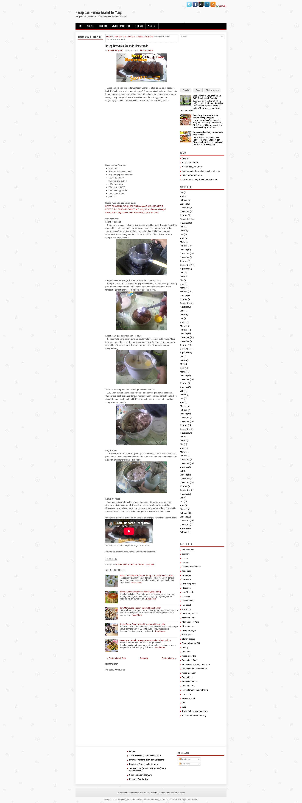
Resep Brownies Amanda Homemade (126, 45)
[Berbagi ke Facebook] (115, 559)
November (185, 211)
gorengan (186, 575)
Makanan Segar (189, 617)
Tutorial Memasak (190, 162)
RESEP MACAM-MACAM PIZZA (196, 664)
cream (185, 558)
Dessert (139, 36)
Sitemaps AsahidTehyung (140, 775)
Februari (183, 200)
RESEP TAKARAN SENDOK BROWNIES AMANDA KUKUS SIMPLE (134, 206)
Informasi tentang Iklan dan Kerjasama (199, 179)
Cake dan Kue (120, 36)
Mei (181, 192)
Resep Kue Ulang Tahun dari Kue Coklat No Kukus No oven (131, 212)
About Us (152, 26)
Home (80, 26)
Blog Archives (212, 90)
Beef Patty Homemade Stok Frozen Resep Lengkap (205, 116)
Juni (182, 230)
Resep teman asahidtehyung (195, 690)
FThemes (117, 800)
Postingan (185, 759)
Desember (185, 207)
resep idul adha (189, 656)
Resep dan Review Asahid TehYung (99, 12)
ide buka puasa (189, 583)
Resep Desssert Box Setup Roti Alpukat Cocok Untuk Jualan (147, 575)
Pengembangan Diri (191, 643)
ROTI (184, 702)
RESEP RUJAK (188, 685)
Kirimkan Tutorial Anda (192, 175)
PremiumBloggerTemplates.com (161, 800)
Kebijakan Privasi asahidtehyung (143, 764)
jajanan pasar (188, 600)
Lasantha (142, 800)
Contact (139, 26)
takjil (184, 707)
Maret (182, 242)
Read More (136, 582)
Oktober (183, 215)
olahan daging (188, 639)
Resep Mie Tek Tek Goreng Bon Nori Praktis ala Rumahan (145, 640)
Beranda (144, 658)
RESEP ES (186, 651)
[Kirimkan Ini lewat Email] (106, 559)
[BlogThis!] (109, 559)
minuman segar (189, 630)
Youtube (90, 26)
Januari (183, 204)
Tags (198, 90)
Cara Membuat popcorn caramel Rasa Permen (140, 608)
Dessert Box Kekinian (191, 566)
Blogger (181, 793)
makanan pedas (189, 613)
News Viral (187, 634)
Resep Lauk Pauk (190, 660)
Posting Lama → (169, 658)
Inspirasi (186, 596)
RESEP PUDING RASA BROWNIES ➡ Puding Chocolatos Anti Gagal (135, 209)
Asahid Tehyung (115, 50)
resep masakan (189, 673)
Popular (186, 90)
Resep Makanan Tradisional (194, 668)
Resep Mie (187, 677)
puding (185, 647)
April (182, 196)
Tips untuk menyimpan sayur (195, 711)
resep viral (186, 694)
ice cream (186, 579)
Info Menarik (187, 592)
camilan (131, 36)
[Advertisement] (90, 115)
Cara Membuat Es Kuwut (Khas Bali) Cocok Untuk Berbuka (207, 97)
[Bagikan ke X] (112, 559)
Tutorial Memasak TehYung (194, 715)
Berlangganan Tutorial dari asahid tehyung (201, 171)
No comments (146, 50)
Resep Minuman (189, 681)
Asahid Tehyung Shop (121, 26)
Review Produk (188, 698)
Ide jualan (149, 36)
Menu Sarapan (188, 626)
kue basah (186, 605)
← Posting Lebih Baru (116, 658)
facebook (103, 26)
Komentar (185, 764)
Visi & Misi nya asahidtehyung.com (145, 755)
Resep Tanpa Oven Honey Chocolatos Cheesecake (142, 624)
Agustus (184, 223)
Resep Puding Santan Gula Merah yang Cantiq (140, 592)
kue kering (186, 609)
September (185, 219)
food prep (186, 571)
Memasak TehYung (190, 622)
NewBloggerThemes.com (187, 800)
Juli (181, 227)
